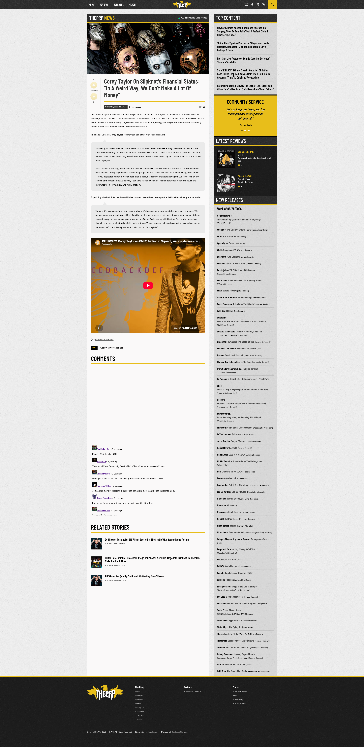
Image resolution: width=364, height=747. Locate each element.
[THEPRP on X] (258, 5)
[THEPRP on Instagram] (246, 5)
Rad (219, 559)
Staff (235, 695)
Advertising (238, 699)
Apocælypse (222, 243)
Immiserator (222, 427)
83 (204, 107)
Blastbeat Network (179, 732)
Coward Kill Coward (226, 331)
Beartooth (221, 256)
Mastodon (221, 498)
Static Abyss (222, 627)
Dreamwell (222, 341)
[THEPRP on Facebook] (252, 5)
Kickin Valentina (224, 461)
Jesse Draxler (223, 441)
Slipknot (118, 347)
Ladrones (221, 478)
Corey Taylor (107, 347)
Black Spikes (223, 290)
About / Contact (240, 691)
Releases (119, 4)
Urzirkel (221, 664)
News (92, 4)
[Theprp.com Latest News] (105, 692)
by (135, 107)
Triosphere (222, 640)
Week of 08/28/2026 (229, 209)
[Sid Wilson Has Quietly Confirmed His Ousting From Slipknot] (96, 580)
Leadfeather (222, 485)
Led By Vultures (224, 491)
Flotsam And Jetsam (226, 361)
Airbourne (221, 236)
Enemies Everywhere (226, 348)
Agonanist (221, 229)
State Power (222, 620)
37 (242, 165)
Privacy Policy (239, 703)
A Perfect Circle (224, 215)
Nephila (220, 518)
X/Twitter (139, 715)
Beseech (221, 263)
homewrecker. (224, 413)
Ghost (219, 385)
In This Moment (224, 434)
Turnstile (221, 647)
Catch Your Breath (225, 297)
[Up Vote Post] (93, 85)
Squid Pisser (222, 610)
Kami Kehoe (222, 454)
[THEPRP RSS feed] (263, 5)
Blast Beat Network (192, 691)
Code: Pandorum (224, 304)
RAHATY (220, 566)
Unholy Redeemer (225, 654)
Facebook (139, 711)
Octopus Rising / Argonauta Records (233, 539)
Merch (132, 4)
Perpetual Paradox (225, 549)
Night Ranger (223, 525)
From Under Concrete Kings (229, 368)
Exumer (220, 355)
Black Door (222, 280)
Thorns (220, 633)
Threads (138, 719)
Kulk (219, 471)
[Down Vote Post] (93, 96)
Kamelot (221, 447)
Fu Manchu (222, 378)
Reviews (104, 4)
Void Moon (221, 671)
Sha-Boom (222, 603)
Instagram (139, 707)
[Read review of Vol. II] (226, 159)
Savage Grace (223, 586)
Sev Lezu (221, 596)
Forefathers (153, 732)
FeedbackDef (157, 134)
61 (242, 186)
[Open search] (272, 4)
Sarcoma (221, 579)
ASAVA (220, 249)
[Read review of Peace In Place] (226, 183)
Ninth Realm (222, 532)
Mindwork (221, 505)
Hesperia (221, 399)
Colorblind (222, 317)
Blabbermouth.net (104, 339)
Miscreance (222, 512)
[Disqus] (148, 407)
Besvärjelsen (223, 270)
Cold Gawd (222, 310)
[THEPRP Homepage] (182, 4)
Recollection (223, 573)
